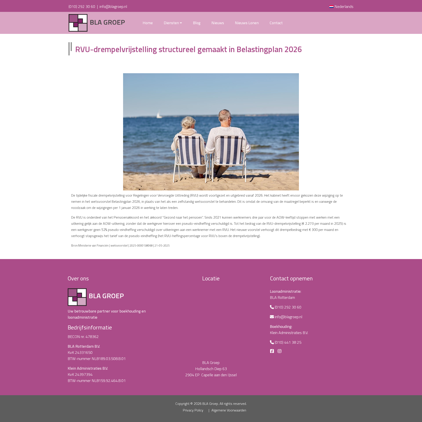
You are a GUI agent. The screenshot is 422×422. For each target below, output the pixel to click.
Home (148, 23)
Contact (276, 23)
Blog (196, 23)
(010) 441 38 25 (288, 342)
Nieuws (217, 23)
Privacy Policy (193, 410)
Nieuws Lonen (247, 23)
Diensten (171, 23)
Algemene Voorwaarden (228, 410)
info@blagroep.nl (113, 6)
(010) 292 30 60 (82, 6)
